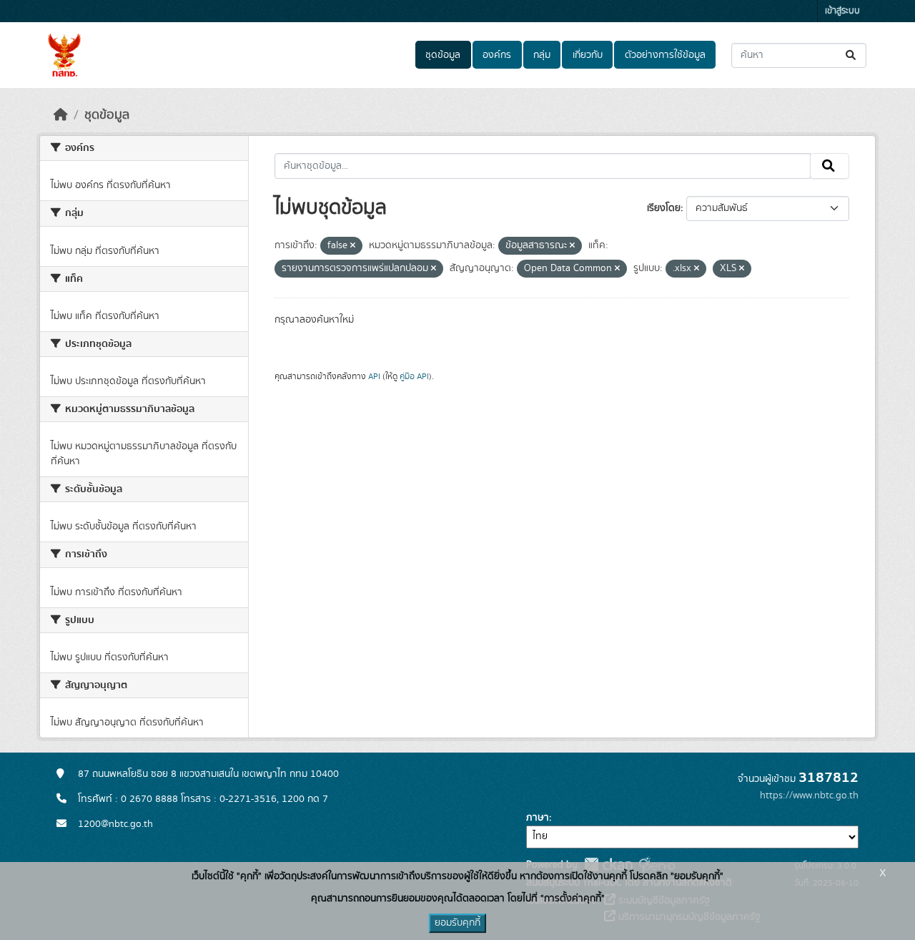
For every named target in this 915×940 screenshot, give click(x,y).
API (374, 376)
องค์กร (497, 55)
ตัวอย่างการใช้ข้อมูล (665, 55)
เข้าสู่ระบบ (842, 11)
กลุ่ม (541, 55)
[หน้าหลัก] (61, 115)
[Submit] (851, 55)
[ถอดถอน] (352, 246)
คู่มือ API (414, 376)
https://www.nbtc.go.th (809, 795)
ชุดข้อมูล (442, 55)
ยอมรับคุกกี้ (457, 923)
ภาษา (537, 818)
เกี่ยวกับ (588, 55)
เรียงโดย (664, 208)
